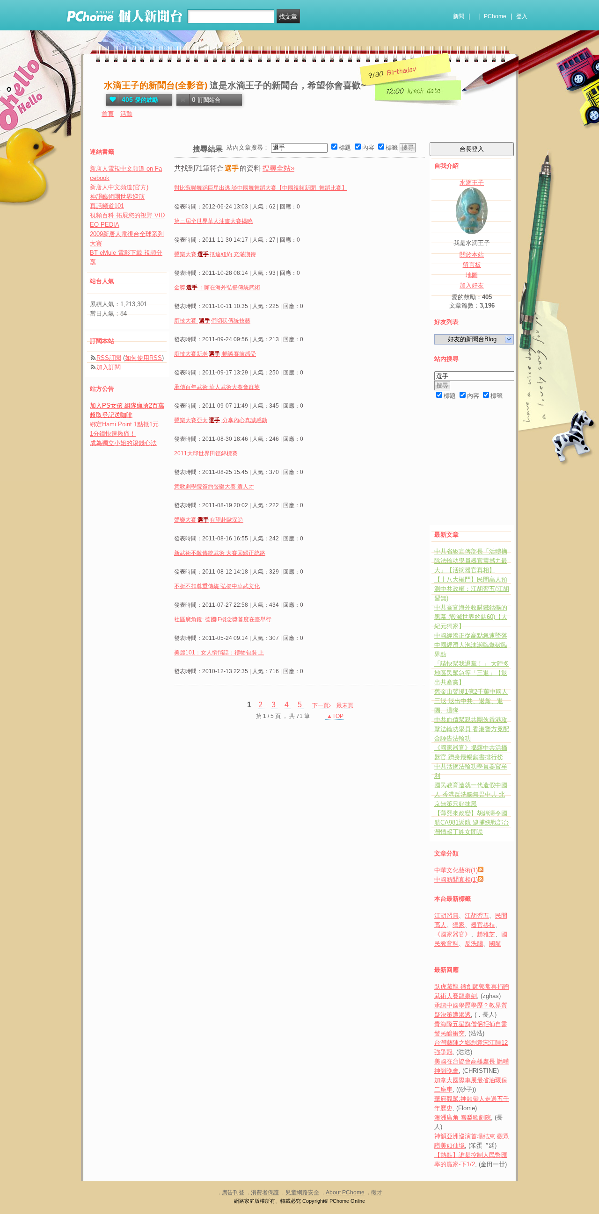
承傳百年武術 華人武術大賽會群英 (217, 387)
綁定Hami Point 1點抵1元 (124, 424)
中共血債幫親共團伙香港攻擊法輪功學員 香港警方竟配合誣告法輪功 (471, 729)
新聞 (458, 16)
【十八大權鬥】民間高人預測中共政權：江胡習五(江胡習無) (471, 589)
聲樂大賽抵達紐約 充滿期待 (215, 254)
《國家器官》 (452, 934)
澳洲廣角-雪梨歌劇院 (462, 1117)
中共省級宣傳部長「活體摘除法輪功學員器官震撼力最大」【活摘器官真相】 (470, 561)
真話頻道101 (107, 205)
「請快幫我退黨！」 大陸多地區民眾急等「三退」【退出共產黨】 (471, 673)
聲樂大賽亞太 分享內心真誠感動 (220, 420)
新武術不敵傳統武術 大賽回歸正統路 (219, 553)
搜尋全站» (278, 168)
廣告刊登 (233, 1192)
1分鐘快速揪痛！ (113, 433)
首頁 (108, 113)
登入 (521, 16)
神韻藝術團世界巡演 (117, 196)
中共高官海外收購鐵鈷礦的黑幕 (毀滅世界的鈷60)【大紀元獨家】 (470, 617)
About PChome (345, 1192)
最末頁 (344, 705)
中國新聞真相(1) (456, 879)
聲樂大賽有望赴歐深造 (208, 520)
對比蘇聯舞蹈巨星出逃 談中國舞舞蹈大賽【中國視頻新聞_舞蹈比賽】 (260, 188)
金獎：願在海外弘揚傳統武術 (217, 287)
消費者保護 (265, 1192)
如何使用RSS (143, 357)
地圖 (472, 275)
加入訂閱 (108, 367)
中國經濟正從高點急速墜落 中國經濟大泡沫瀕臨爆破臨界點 (470, 645)
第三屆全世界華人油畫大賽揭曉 (213, 221)
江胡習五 (477, 915)
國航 (495, 943)
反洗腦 (474, 943)
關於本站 (472, 254)
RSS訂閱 (108, 357)
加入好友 (472, 285)
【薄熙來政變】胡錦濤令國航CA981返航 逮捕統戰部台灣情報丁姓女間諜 (471, 822)
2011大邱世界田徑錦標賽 (206, 453)
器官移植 (483, 924)
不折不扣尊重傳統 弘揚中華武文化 (217, 586)
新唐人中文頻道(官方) (119, 187)
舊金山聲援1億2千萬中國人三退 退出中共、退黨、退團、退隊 (471, 701)
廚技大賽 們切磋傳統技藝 (212, 320)
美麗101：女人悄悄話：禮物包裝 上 (219, 652)
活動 (126, 113)
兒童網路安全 (302, 1192)
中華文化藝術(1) (456, 870)
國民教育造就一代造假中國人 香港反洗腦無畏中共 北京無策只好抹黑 (470, 794)
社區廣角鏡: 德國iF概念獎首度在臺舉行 (222, 619)
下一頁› (322, 705)
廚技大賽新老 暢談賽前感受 (215, 354)
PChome (495, 16)
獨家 (459, 924)
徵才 (376, 1192)
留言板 (472, 264)
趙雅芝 (486, 934)
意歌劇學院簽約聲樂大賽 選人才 (214, 486)
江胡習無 (446, 915)
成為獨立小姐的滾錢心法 (123, 442)
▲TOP (334, 716)
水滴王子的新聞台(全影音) (155, 85)
